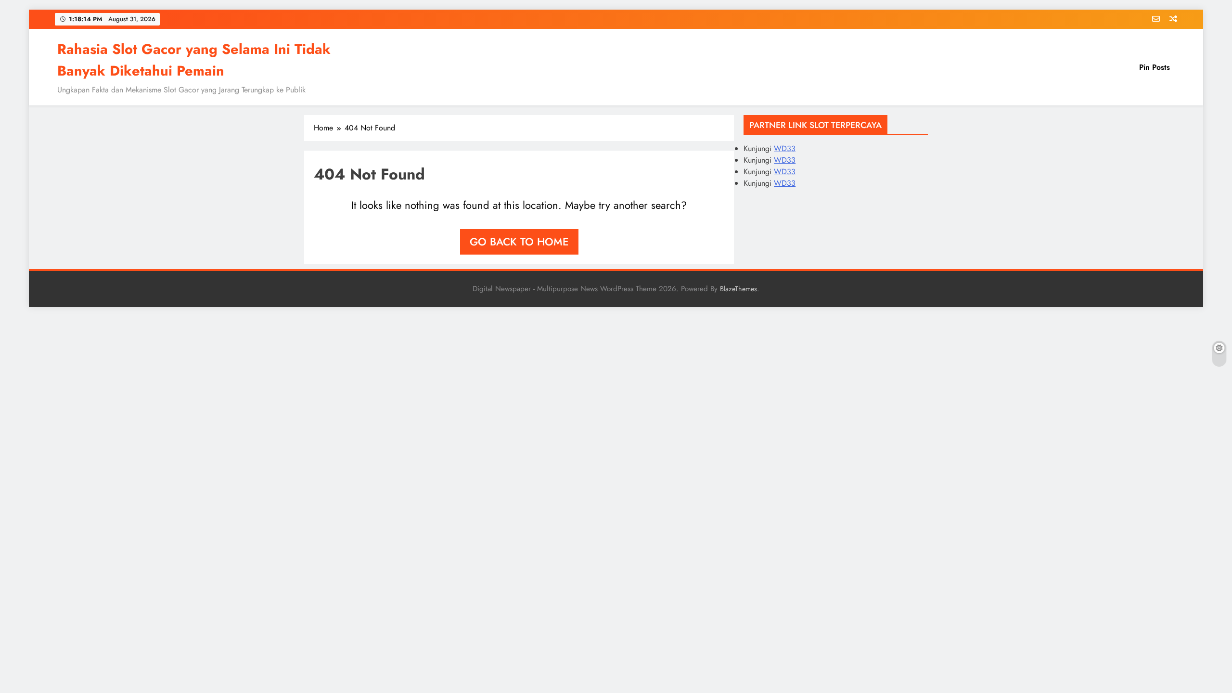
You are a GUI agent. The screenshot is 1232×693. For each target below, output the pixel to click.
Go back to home (519, 241)
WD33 (785, 148)
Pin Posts (1154, 67)
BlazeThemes (738, 289)
